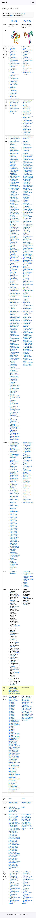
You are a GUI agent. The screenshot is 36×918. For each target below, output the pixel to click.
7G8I (13, 845)
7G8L (10, 846)
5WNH (26, 826)
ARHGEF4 (11, 738)
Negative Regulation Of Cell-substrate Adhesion (15, 189)
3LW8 (16, 820)
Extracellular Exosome (13, 88)
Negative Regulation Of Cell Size (15, 300)
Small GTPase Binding (26, 118)
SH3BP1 (14, 780)
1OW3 (12, 817)
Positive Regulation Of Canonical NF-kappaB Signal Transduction (14, 269)
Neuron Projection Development (27, 205)
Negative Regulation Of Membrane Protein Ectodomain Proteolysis (28, 250)
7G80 (10, 837)
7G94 (10, 855)
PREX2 (14, 768)
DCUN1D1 (11, 746)
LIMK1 (26, 708)
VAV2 (13, 791)
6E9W (30, 826)
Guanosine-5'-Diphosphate (13, 572)
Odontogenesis (13, 265)
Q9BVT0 (15, 812)
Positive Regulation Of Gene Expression (28, 175)
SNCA (14, 783)
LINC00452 (24, 710)
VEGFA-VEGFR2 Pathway (14, 512)
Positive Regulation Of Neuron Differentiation (14, 296)
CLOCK (10, 743)
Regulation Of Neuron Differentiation (26, 233)
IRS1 (30, 707)
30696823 (12, 659)
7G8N (16, 846)
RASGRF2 (11, 776)
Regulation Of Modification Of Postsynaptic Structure (13, 381)
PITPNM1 (11, 762)
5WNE (26, 825)
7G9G (16, 860)
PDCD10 (14, 693)
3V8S (29, 819)
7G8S (13, 849)
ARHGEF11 (11, 726)
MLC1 (28, 711)
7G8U (10, 851)
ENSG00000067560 (13, 803)
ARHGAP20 (11, 708)
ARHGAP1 (15, 701)
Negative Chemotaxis (13, 307)
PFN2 (23, 713)
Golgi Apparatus (27, 53)
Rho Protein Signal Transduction (14, 182)
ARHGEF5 (16, 738)
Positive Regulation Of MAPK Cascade (27, 225)
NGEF (17, 758)
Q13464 (23, 807)
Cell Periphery (13, 90)
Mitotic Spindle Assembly (13, 366)
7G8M (12, 846)
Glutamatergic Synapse (13, 94)
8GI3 (10, 867)
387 (9, 794)
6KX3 (13, 834)
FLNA (16, 749)
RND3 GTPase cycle (28, 502)
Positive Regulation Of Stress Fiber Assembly (14, 313)
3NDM (26, 817)
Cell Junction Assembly (13, 247)
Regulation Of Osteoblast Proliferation (13, 243)
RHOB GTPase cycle (26, 486)
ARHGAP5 (17, 720)
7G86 (15, 839)
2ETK (29, 814)
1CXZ (16, 814)
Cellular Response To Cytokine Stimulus (14, 341)
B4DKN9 (17, 809)
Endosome (12, 50)
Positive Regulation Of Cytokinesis (14, 228)
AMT (13, 689)
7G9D (16, 858)
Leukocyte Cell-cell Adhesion (27, 152)
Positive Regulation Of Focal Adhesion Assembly (27, 263)
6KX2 (10, 834)
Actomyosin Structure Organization (26, 201)
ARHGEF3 (17, 737)
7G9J (15, 861)
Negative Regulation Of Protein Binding (28, 209)
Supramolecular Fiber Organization (27, 875)
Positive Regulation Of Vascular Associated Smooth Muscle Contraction (15, 408)
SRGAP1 (15, 785)
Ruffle (24, 48)
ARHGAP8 (11, 722)
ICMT (10, 752)
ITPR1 (10, 753)
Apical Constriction (27, 146)
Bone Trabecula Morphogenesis (14, 327)
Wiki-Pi (4, 2)
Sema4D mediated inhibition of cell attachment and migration (14, 496)
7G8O (10, 848)
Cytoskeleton (13, 57)
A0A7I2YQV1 (12, 809)
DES (32, 702)
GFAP (28, 705)
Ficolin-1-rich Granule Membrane (14, 97)
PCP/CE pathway (14, 489)
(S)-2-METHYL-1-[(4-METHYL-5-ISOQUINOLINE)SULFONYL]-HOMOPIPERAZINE (28, 576)
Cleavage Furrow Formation (14, 258)
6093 (23, 794)
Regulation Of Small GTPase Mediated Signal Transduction (15, 873)
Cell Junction (13, 69)
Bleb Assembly (26, 207)
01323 (10, 798)
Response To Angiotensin (26, 352)
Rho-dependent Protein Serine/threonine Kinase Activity (27, 129)
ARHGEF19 (11, 734)
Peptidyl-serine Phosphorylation (27, 181)
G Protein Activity (14, 104)
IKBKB (27, 707)
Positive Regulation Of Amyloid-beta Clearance (27, 313)
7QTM (10, 863)
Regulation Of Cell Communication (14, 892)
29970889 (12, 666)
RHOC (30, 716)
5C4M (16, 826)
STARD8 (11, 786)
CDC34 (28, 701)
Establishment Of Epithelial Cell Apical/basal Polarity (15, 292)
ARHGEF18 (11, 732)
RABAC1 (11, 773)
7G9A (15, 857)
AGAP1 (10, 698)
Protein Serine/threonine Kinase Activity (27, 107)
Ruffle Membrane (14, 80)
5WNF (29, 825)
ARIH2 (10, 690)
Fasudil (25, 580)
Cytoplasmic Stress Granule (28, 61)
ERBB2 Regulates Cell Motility (14, 548)
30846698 (16, 669)
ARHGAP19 (11, 707)
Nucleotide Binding (14, 101)
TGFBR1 (15, 786)
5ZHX (16, 831)
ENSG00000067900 (26, 803)
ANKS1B (15, 699)
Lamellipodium (13, 68)
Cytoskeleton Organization (13, 172)
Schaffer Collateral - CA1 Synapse (28, 73)
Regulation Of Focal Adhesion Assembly (15, 316)
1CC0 (13, 814)
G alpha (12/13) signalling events (14, 491)
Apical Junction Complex (13, 85)
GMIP (13, 750)
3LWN (10, 822)
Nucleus (12, 47)
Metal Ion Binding (27, 120)
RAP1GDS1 (11, 774)
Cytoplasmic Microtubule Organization (13, 224)
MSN (31, 711)
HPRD (11, 15)
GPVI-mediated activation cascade (14, 443)
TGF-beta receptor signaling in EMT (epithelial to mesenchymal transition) (14, 457)
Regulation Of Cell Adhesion (27, 190)
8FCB (10, 866)
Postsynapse (13, 92)
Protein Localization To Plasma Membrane (28, 286)
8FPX (16, 866)
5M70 (13, 831)
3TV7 (23, 819)
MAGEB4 (24, 711)
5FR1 (12, 828)
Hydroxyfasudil (26, 571)
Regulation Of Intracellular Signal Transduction (14, 877)
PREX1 (10, 768)
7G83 (18, 837)
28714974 (17, 606)
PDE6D (14, 761)
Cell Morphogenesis (15, 138)
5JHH (18, 829)
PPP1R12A (16, 767)
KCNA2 (13, 753)
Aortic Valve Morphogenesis (26, 143)
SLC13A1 (11, 782)
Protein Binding (13, 105)
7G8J (15, 845)
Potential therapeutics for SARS (27, 499)
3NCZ (23, 817)
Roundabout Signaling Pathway (14, 255)
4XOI (18, 823)
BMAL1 (16, 740)
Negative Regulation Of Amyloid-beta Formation (28, 329)
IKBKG (13, 752)
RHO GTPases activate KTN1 (13, 524)
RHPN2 (14, 777)
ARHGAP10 (11, 702)
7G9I (13, 861)
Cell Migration (13, 197)
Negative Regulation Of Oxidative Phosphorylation (15, 370)
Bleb (24, 66)
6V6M (10, 836)
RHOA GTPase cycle (13, 560)
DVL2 (14, 749)
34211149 (12, 592)
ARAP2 (10, 701)
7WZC (16, 863)
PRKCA (15, 770)
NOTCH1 (11, 759)
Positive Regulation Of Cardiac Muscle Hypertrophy (27, 171)
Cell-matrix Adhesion (15, 176)
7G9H (10, 861)
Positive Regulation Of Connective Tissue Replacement (28, 349)
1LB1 (10, 817)
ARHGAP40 (11, 720)
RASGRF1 (17, 774)
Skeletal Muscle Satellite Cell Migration (14, 392)
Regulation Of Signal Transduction (15, 889)
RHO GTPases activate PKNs (13, 515)
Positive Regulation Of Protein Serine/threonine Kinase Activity (14, 354)
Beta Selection (13, 278)
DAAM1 (16, 744)
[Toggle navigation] (32, 2)
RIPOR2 (11, 779)
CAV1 (10, 741)
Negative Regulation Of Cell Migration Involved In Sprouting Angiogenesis (15, 361)
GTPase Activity (14, 102)
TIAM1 (13, 788)
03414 (23, 798)
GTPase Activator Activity (14, 881)
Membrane (12, 66)
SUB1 (18, 693)
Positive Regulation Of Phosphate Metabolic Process (27, 237)
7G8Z (16, 852)
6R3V (16, 834)
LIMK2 (30, 708)
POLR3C (27, 713)
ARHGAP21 (11, 710)
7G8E (10, 843)
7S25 (26, 828)
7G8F (13, 843)
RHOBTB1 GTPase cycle (27, 495)
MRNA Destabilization (26, 267)
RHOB (26, 716)
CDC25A (24, 701)
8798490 (23, 13)
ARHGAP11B (12, 705)
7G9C (13, 858)
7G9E (10, 860)
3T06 (10, 823)
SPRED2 (11, 785)
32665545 (17, 595)
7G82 (15, 837)
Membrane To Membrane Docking (27, 184)
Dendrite (12, 71)
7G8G (16, 843)
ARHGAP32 (11, 719)
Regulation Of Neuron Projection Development (14, 194)
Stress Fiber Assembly (13, 273)
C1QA (13, 690)
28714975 (17, 625)
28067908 (12, 634)
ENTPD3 (11, 692)
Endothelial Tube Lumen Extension (14, 376)
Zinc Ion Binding (27, 113)
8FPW (13, 866)
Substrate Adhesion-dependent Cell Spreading (15, 251)
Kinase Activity (26, 114)
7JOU (23, 828)
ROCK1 (27, 21)
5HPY (18, 828)
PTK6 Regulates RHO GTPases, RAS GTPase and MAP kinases (15, 556)
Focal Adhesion (14, 60)
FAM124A (24, 705)
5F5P (29, 822)
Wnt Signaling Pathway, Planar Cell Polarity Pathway (15, 320)
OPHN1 (15, 759)
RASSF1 (16, 776)
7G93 (18, 854)
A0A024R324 (12, 807)
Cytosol (12, 56)
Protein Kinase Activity (26, 103)
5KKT (29, 823)
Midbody (12, 72)
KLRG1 (10, 693)
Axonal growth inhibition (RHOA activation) (14, 446)
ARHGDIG (16, 723)
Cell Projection (13, 81)
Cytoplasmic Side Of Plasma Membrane (15, 64)
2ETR (23, 816)
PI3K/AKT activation (15, 450)
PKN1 (15, 762)
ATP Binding (26, 111)
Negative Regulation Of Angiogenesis (28, 178)
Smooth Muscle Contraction (27, 149)
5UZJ (23, 825)
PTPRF (14, 771)
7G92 (15, 854)
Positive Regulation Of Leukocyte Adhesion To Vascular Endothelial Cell (15, 415)
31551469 (25, 601)
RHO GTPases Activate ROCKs (14, 527)
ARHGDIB (11, 723)
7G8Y (13, 852)
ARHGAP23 (11, 713)
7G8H (10, 845)
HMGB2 (23, 707)
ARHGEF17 (11, 731)
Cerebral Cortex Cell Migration (15, 202)
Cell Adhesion (13, 174)
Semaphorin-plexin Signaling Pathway (14, 345)
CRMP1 (28, 702)
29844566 (16, 642)
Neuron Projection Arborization (27, 309)
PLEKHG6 (11, 767)
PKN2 (18, 762)
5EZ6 (10, 828)
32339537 (12, 684)
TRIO (10, 789)
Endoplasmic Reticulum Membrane (13, 53)
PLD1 (13, 764)
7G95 (12, 855)
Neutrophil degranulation (13, 551)
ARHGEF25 (11, 735)
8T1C (18, 867)
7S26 (29, 828)
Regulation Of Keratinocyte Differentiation (26, 228)
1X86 (12, 819)
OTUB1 (10, 761)
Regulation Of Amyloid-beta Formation (26, 325)
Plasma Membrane (14, 59)
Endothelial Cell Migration (14, 280)
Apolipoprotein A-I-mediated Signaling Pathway (14, 262)
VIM (26, 720)
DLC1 (18, 747)
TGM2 (10, 788)
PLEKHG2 (11, 765)
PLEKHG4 (16, 765)
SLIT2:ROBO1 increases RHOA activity (14, 564)
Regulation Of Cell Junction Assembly (27, 321)
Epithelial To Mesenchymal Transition (26, 140)
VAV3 (16, 791)
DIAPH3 (15, 747)
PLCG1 (10, 764)
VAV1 (10, 791)
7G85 (12, 839)
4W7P (26, 820)
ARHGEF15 (11, 729)
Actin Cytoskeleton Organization (14, 209)
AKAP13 (11, 699)
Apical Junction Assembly (13, 276)
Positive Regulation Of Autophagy (27, 163)
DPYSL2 (24, 704)
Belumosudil (26, 586)
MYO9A (10, 758)
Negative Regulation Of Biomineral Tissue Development (28, 271)
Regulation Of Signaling (13, 895)
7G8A (15, 840)
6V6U (13, 836)
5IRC (10, 829)
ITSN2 (23, 708)
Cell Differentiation (14, 212)
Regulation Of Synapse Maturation (28, 289)
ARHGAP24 (28, 698)
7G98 (10, 857)
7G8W (16, 851)
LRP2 (13, 755)
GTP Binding (13, 107)
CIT (16, 741)
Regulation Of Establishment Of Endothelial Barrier (27, 340)
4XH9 (15, 823)
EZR (27, 704)
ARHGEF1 (11, 725)
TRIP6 (13, 789)
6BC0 (10, 832)
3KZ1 (13, 820)
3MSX (16, 822)
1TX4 (10, 819)
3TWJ (26, 819)
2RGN (10, 820)
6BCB (16, 832)
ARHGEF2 (17, 734)
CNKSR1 (14, 743)
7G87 (18, 839)
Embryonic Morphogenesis (26, 241)
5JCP (12, 829)
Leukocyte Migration (28, 244)
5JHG (15, 829)
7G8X (10, 852)
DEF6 (15, 746)
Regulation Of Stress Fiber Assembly (28, 256)
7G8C (13, 842)
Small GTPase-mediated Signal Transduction (14, 179)
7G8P (13, 848)
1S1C (16, 817)
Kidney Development (15, 141)
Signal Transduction (28, 155)
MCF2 (10, 756)
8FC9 (16, 864)
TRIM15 (27, 719)
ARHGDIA (16, 722)
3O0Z (29, 817)
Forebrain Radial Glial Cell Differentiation (14, 206)
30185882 (25, 604)
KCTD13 (18, 753)
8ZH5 (23, 829)
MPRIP (17, 756)
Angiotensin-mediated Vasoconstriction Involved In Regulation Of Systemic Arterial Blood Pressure (14, 147)
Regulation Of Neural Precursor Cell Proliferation (15, 430)
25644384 (12, 603)
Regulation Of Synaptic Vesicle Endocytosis (27, 317)
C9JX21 (15, 810)
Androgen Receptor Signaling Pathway (14, 220)
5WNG (23, 826)
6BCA (13, 832)
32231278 (12, 662)
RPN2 (18, 779)
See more (11, 903)
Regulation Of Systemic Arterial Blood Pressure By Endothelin (14, 160)
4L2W (23, 820)
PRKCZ (10, 771)
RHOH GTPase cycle (26, 492)
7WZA (13, 863)
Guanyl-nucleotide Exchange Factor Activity (14, 885)
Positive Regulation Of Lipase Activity (14, 324)
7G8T (16, 849)
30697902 (25, 597)
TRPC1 (16, 789)
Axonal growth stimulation (13, 452)
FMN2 (10, 750)
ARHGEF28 (11, 737)
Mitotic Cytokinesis (14, 137)
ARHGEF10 (17, 725)
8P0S (31, 828)
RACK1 (15, 773)
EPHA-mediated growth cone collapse (14, 481)
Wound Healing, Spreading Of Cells (14, 288)
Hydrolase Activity (14, 108)
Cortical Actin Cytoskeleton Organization (26, 197)
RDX (32, 714)
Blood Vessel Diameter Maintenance (26, 299)
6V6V (16, 836)
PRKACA (11, 770)
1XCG (15, 819)
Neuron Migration (14, 140)
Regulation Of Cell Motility (27, 360)
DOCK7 (10, 749)
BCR (10, 740)
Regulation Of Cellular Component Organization (28, 879)
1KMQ (16, 816)
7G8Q (16, 848)
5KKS (26, 823)
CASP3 (23, 699)
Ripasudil (25, 583)
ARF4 (16, 689)
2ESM (26, 814)
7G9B (10, 858)
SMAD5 (31, 717)
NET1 (14, 758)
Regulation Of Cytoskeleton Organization (26, 886)
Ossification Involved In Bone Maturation (14, 284)
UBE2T (23, 720)
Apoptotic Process (27, 147)
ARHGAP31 (11, 717)
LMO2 (28, 710)
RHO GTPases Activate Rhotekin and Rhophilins (14, 537)
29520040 (12, 639)
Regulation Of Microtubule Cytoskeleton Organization (13, 332)
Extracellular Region (28, 50)
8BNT (10, 864)
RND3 (23, 717)
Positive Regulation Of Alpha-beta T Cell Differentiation (15, 304)
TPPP (23, 719)
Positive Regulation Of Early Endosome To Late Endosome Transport (28, 900)
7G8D (16, 842)
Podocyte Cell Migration (26, 292)
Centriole (25, 54)
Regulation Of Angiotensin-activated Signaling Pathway (27, 305)
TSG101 (31, 719)
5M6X (10, 831)
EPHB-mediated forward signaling (14, 474)
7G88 (10, 840)
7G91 (12, 854)
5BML (26, 822)
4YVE (23, 822)
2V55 (26, 816)
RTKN (10, 780)
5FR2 (15, 828)
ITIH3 (17, 692)
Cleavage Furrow (14, 78)
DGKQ (18, 746)
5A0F (16, 825)
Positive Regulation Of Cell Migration (14, 217)
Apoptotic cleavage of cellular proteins (27, 443)
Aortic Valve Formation (13, 164)
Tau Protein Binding (28, 122)
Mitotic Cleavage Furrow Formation (14, 404)
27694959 (12, 647)
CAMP (17, 690)
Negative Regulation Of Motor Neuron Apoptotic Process (15, 438)
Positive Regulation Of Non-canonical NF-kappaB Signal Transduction (14, 387)
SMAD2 (15, 782)
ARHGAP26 (11, 714)
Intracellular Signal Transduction (27, 222)
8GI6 (12, 867)
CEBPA (13, 741)
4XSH (13, 825)
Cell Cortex (12, 62)
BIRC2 (12, 740)
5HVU (23, 823)
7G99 (12, 857)
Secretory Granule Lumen (27, 68)
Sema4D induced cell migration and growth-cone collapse (14, 502)
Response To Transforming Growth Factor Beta (28, 281)
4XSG (10, 825)
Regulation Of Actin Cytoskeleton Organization (15, 231)
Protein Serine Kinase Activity (26, 133)
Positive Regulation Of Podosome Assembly (14, 349)
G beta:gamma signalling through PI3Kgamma (14, 471)
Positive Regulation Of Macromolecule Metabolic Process (27, 167)
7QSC (18, 861)
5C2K (13, 826)
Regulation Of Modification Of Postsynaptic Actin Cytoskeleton (14, 422)
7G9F (13, 860)
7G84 (10, 839)
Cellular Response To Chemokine (14, 426)
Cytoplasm (12, 48)
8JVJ (15, 867)
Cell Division (13, 310)
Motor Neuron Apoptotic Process (14, 373)
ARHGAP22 (11, 711)
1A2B (10, 814)
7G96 (15, 855)
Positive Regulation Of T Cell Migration (14, 434)
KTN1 (10, 755)
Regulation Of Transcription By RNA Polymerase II (14, 168)
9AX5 (10, 869)
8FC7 (13, 864)
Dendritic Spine (13, 83)
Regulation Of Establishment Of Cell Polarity (27, 356)
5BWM (10, 826)
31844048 (17, 650)
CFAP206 (24, 702)
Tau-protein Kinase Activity (27, 124)
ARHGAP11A (12, 704)
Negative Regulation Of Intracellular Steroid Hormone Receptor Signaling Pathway (15, 238)
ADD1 (23, 698)
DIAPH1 (10, 747)
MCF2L (13, 756)
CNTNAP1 (11, 744)
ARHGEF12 (11, 728)
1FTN (13, 816)
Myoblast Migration (27, 254)
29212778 (12, 607)
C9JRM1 (11, 810)
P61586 (10, 812)
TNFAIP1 (17, 788)
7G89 (12, 840)
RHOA (14, 21)
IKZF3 (16, 752)
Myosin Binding (13, 110)
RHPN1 (10, 777)
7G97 (18, 855)
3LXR (13, 822)
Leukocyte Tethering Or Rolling (28, 246)
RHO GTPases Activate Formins (14, 533)
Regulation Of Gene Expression (28, 160)
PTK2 (28, 714)
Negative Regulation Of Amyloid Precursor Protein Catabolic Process (28, 335)
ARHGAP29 (11, 716)
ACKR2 (10, 689)
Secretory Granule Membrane (14, 74)
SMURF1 (11, 783)
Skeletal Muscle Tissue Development (15, 185)
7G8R (10, 849)
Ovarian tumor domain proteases (14, 545)
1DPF (10, 816)
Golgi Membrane (27, 47)
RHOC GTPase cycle (13, 567)
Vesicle (12, 77)
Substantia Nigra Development (14, 199)
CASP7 (27, 699)
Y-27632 (25, 582)
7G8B (10, 842)
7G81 (12, 837)
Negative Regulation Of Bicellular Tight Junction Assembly (28, 344)
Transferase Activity (28, 116)
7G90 (10, 854)
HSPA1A (17, 750)
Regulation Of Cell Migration (14, 214)
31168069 (12, 656)
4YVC (29, 820)
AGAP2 (14, 698)
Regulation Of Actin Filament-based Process (28, 218)
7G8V (13, 851)
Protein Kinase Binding (13, 112)
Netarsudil (25, 585)
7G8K (18, 845)
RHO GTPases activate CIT (13, 518)
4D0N (12, 823)
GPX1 (14, 692)
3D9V (29, 816)
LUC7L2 (17, 755)
